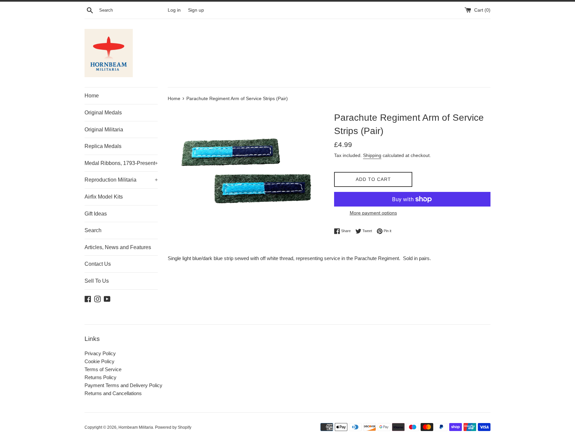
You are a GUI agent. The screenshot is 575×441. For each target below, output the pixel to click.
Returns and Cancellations (113, 393)
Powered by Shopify (173, 427)
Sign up (196, 10)
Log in (174, 10)
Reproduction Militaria (121, 180)
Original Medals (103, 112)
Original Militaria (104, 129)
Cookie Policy (99, 361)
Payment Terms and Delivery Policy (123, 385)
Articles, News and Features (118, 247)
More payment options (373, 213)
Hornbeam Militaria (135, 427)
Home (92, 95)
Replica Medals (103, 146)
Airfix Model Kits (104, 197)
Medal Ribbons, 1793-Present (121, 163)
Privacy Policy (100, 353)
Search (93, 230)
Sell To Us (97, 281)
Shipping (372, 155)
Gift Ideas (96, 214)
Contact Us (98, 264)
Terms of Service (103, 369)
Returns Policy (100, 377)
